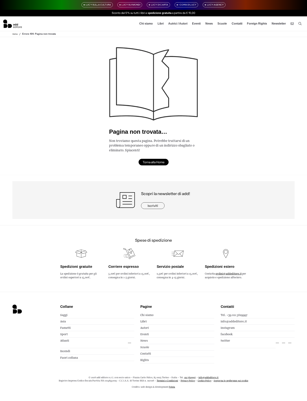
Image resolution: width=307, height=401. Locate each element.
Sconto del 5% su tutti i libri (128, 13)
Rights (144, 360)
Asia (63, 321)
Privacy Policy (188, 380)
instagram (228, 328)
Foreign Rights (257, 23)
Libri (161, 23)
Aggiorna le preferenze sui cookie (231, 380)
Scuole (222, 23)
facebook (227, 334)
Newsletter (279, 23)
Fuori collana (69, 358)
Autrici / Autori (177, 23)
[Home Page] (12, 23)
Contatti (237, 23)
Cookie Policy (204, 380)
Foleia (172, 386)
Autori (144, 328)
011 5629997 (190, 377)
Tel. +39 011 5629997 (234, 315)
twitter (225, 341)
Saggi (64, 315)
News (209, 23)
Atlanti (64, 341)
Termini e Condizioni (167, 380)
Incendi (65, 351)
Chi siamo (146, 23)
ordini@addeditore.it (229, 273)
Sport (64, 334)
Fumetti (65, 328)
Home (15, 34)
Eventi (196, 23)
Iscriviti (153, 206)
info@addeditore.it (234, 321)
